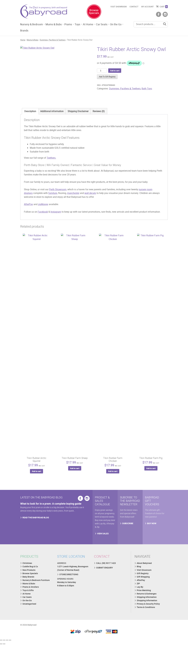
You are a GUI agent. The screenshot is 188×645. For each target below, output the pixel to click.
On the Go (115, 24)
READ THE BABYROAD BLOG (35, 517)
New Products (28, 570)
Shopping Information (147, 600)
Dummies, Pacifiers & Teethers (53, 40)
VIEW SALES (103, 533)
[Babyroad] (43, 12)
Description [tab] (30, 111)
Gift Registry (142, 573)
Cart (163, 6)
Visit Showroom (118, 6)
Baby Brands (28, 576)
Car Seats (101, 24)
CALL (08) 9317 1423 (106, 563)
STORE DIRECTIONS (68, 574)
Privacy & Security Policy (148, 603)
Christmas (27, 563)
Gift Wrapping (143, 576)
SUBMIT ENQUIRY (104, 567)
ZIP (138, 583)
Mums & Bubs (54, 24)
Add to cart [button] (36, 471)
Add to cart (114, 70)
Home (22, 40)
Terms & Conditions (146, 607)
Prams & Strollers (30, 586)
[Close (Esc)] (10, 640)
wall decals (90, 193)
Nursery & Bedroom (31, 24)
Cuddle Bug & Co (30, 566)
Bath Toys (147, 88)
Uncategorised (29, 603)
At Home (88, 24)
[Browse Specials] (94, 12)
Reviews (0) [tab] (99, 111)
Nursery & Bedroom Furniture (36, 580)
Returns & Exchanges (146, 593)
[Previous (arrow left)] (1, 643)
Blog (139, 566)
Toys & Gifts (28, 590)
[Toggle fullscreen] (4, 640)
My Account (147, 6)
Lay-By (140, 586)
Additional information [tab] (52, 111)
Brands (24, 30)
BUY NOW (151, 523)
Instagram (56, 211)
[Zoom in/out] (1, 640)
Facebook (43, 211)
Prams (68, 24)
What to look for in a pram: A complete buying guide (50, 503)
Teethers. (51, 157)
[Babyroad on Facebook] (158, 14)
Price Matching (144, 590)
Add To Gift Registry (107, 76)
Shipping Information (147, 597)
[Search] (165, 24)
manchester (73, 193)
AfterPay (28, 204)
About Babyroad (144, 563)
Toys (77, 24)
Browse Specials (30, 573)
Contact (134, 6)
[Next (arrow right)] (4, 643)
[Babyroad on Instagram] (165, 14)
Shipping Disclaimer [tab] (78, 111)
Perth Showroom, (58, 189)
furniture (52, 193)
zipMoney (43, 204)
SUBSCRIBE (127, 523)
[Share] (7, 640)
